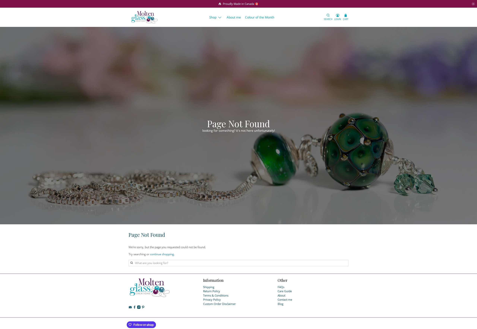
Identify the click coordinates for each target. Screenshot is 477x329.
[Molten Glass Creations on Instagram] (138, 308)
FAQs (281, 287)
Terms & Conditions (215, 295)
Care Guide (285, 291)
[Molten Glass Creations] (145, 17)
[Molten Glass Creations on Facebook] (134, 308)
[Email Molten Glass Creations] (130, 308)
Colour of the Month (259, 17)
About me (234, 17)
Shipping (208, 287)
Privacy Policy (212, 299)
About (281, 295)
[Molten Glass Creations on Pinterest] (143, 308)
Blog (280, 304)
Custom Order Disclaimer (219, 304)
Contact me (285, 299)
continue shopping (162, 254)
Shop (213, 17)
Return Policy (211, 291)
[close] (473, 4)
